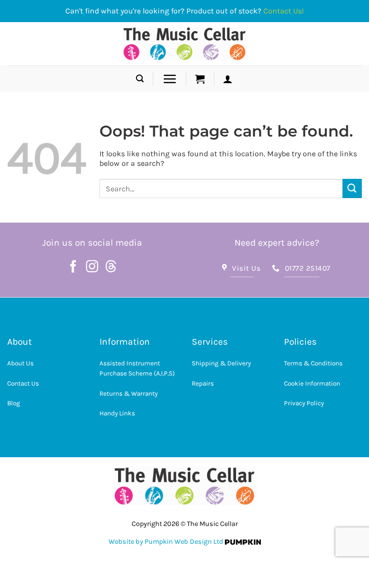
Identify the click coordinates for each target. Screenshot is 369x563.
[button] (140, 78)
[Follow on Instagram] (92, 267)
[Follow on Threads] (111, 267)
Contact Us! (283, 10)
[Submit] (352, 188)
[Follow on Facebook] (73, 267)
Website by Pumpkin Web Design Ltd (166, 542)
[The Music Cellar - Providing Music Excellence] (185, 44)
